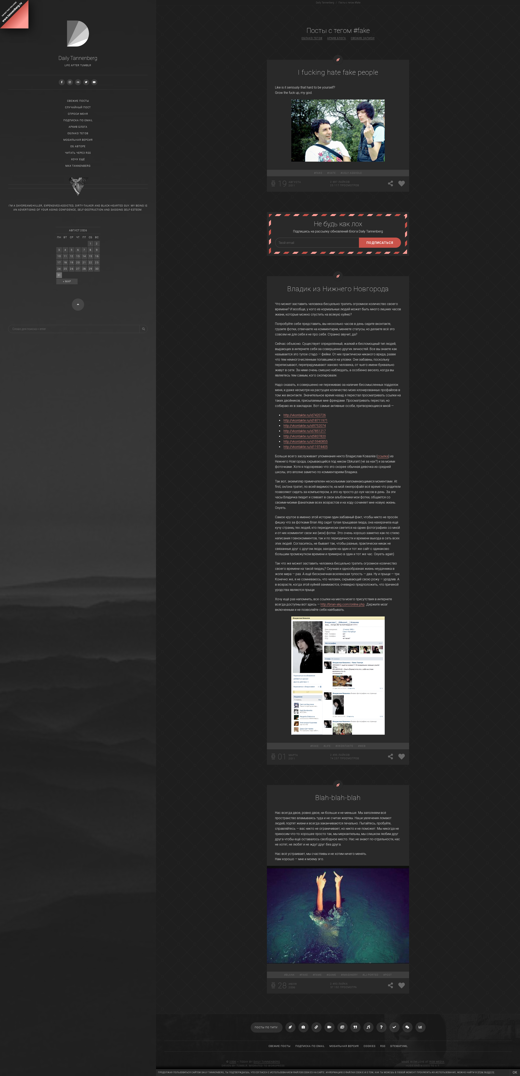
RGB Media (436, 1061)
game (332, 974)
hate (332, 173)
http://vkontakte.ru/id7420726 (305, 415)
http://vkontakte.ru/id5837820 (305, 436)
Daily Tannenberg (267, 1061)
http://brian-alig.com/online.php (343, 604)
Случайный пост (78, 107)
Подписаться (379, 243)
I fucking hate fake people (338, 72)
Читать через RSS (78, 152)
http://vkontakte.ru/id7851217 (305, 431)
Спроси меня (78, 113)
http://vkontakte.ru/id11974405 (306, 447)
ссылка (382, 456)
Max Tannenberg (78, 165)
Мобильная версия (78, 139)
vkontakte (345, 746)
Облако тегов (77, 133)
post (388, 974)
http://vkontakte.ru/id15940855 (306, 441)
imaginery (350, 974)
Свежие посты (78, 100)
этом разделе (485, 1072)
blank (290, 974)
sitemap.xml (399, 1046)
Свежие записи (363, 38)
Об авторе (78, 146)
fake (319, 173)
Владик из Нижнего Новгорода (338, 289)
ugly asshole (352, 173)
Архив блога (78, 126)
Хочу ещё (78, 159)
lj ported (371, 974)
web (363, 746)
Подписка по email (78, 120)
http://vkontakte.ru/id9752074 (305, 426)
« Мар (67, 281)
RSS (382, 1046)
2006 (233, 1061)
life (328, 746)
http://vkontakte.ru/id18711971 (306, 420)
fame (318, 974)
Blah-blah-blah (338, 798)
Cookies (369, 1046)
